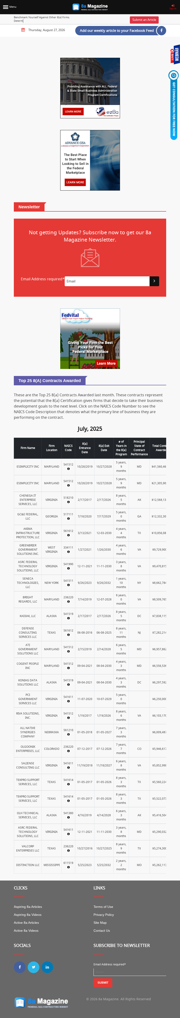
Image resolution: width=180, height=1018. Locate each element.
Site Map (100, 922)
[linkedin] (47, 967)
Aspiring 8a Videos (27, 915)
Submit (103, 982)
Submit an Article (144, 20)
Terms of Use (103, 907)
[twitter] (33, 967)
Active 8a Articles (26, 922)
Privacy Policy (104, 915)
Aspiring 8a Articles (28, 907)
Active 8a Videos (26, 930)
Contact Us (102, 930)
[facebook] (20, 967)
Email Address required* (110, 964)
